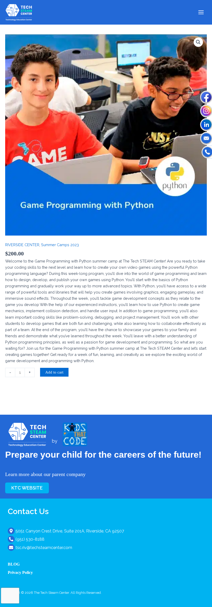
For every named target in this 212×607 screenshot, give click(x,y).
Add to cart (54, 372)
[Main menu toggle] (201, 12)
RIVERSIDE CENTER (22, 245)
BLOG (14, 564)
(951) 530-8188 (30, 539)
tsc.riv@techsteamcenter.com (44, 547)
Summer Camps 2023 (60, 245)
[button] (198, 42)
